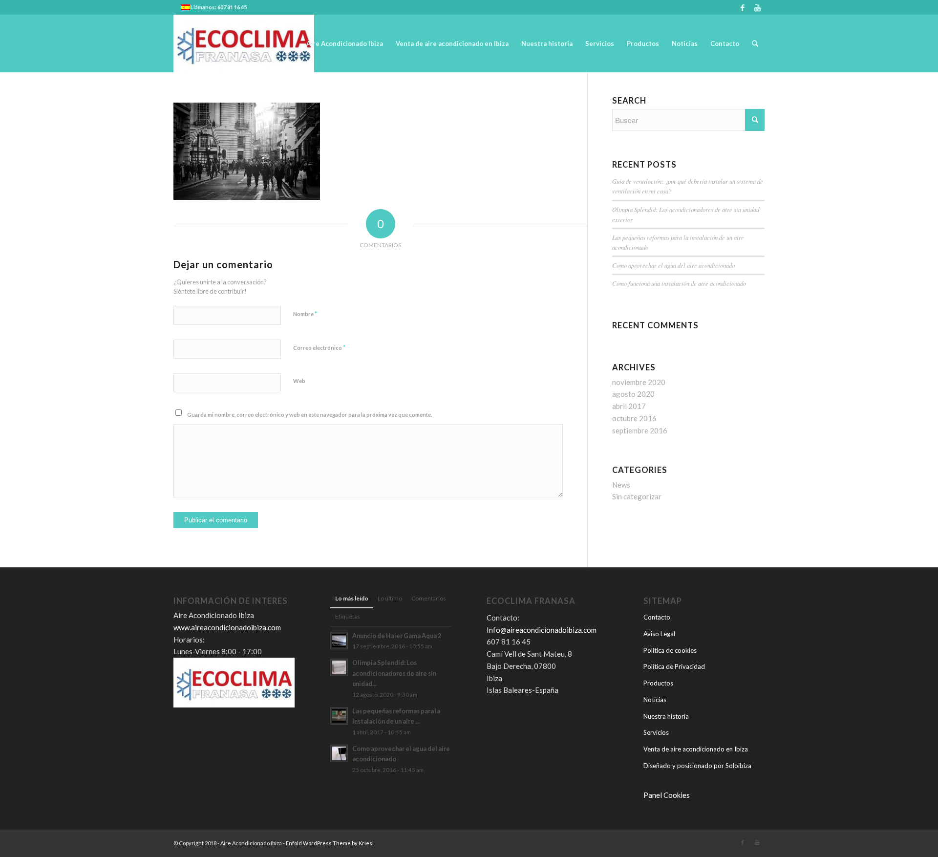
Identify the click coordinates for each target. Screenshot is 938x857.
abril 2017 (629, 406)
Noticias (654, 700)
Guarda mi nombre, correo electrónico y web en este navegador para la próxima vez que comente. (309, 414)
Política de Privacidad (674, 666)
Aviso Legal (659, 634)
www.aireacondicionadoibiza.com (227, 627)
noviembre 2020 (638, 382)
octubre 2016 (634, 418)
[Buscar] (755, 43)
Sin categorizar (636, 496)
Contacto (656, 617)
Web (299, 381)
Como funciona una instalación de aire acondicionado (679, 283)
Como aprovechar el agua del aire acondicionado (673, 265)
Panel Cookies (666, 795)
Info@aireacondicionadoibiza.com (542, 629)
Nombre (305, 314)
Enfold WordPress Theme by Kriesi (330, 843)
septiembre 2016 (639, 430)
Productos (658, 683)
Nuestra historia (666, 716)
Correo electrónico (319, 347)
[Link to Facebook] (742, 7)
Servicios (656, 732)
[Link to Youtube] (757, 7)
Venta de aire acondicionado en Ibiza (695, 749)
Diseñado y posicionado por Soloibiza (697, 766)
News (621, 484)
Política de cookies (670, 650)
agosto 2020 (633, 393)
